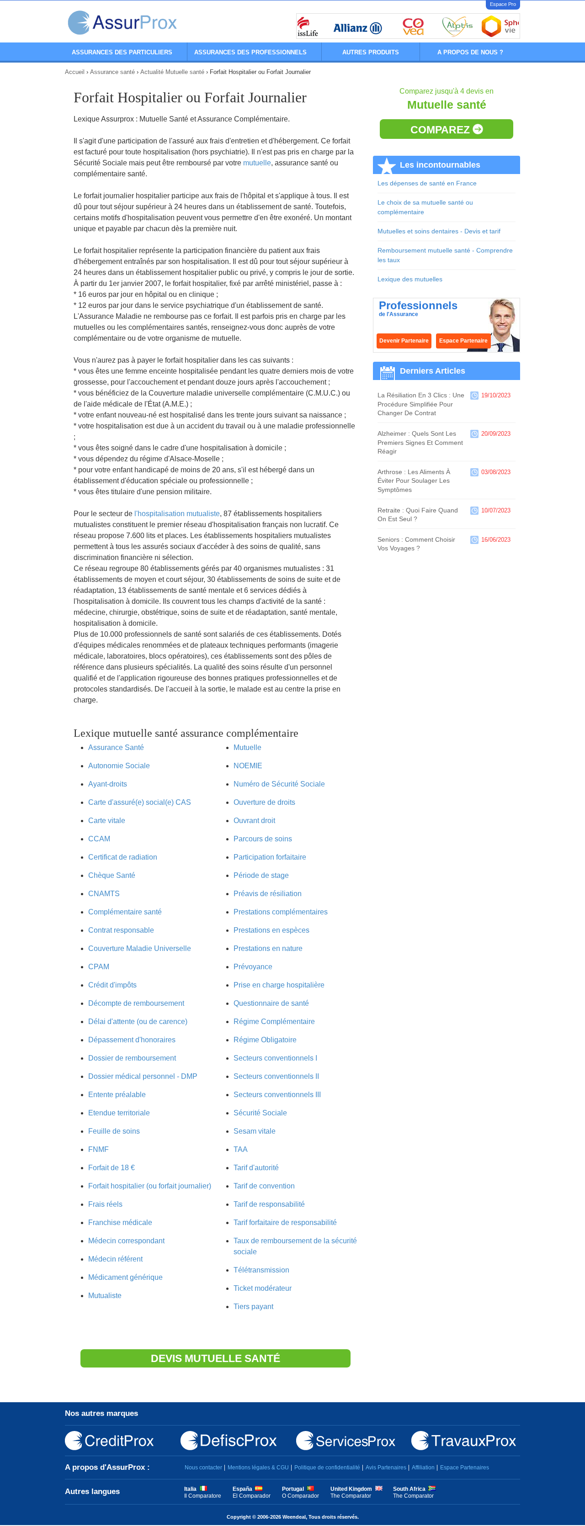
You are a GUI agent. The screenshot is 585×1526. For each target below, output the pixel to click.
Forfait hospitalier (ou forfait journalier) (149, 1186)
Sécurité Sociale (260, 1113)
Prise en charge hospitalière (279, 985)
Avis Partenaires (386, 1467)
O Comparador (300, 1496)
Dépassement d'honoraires (132, 1040)
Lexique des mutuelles (410, 279)
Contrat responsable (121, 930)
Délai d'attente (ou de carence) (137, 1021)
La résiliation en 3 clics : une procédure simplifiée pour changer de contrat (421, 404)
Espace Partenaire (463, 341)
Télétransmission (261, 1270)
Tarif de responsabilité (269, 1204)
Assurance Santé (116, 747)
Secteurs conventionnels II (276, 1076)
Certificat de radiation (122, 857)
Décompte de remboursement (136, 1003)
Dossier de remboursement (132, 1058)
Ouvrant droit (254, 820)
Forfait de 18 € (111, 1168)
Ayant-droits (107, 784)
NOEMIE (248, 766)
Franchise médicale (120, 1222)
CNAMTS (104, 894)
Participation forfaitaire (270, 857)
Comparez (441, 130)
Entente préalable (117, 1094)
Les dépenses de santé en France (427, 183)
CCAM (99, 839)
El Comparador (252, 1496)
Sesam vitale (255, 1131)
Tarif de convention (264, 1186)
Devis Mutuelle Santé (215, 1358)
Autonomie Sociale (119, 766)
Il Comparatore (202, 1496)
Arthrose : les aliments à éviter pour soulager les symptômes (414, 480)
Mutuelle (247, 747)
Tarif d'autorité (256, 1168)
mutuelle (257, 163)
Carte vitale (106, 820)
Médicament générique (125, 1277)
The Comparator (350, 1496)
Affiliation (423, 1467)
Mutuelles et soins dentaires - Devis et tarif (439, 231)
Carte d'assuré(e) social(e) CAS (139, 802)
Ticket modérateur (263, 1288)
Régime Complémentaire (274, 1021)
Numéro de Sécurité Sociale (279, 784)
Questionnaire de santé (271, 1003)
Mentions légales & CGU (258, 1467)
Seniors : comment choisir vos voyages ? (416, 544)
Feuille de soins (114, 1131)
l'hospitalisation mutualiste (177, 513)
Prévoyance (253, 967)
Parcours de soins (263, 839)
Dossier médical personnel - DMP (142, 1076)
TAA (241, 1149)
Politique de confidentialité (327, 1467)
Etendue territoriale (119, 1113)
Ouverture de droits (264, 802)
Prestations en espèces (271, 930)
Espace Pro (503, 4)
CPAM (98, 967)
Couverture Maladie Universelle (139, 948)
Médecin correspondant (126, 1241)
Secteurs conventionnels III (277, 1094)
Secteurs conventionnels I (275, 1058)
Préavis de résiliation (268, 894)
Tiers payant (253, 1306)
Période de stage (261, 875)
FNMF (98, 1149)
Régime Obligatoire (265, 1040)
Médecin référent (115, 1259)
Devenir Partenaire (404, 341)
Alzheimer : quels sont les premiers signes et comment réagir (420, 442)
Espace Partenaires (464, 1467)
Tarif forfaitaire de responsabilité (285, 1222)
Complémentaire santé (125, 912)
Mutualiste (105, 1295)
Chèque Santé (111, 875)
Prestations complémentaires (281, 912)
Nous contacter (203, 1467)
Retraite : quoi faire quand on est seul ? (418, 515)
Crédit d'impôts (112, 985)
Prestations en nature (268, 948)
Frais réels (105, 1204)
